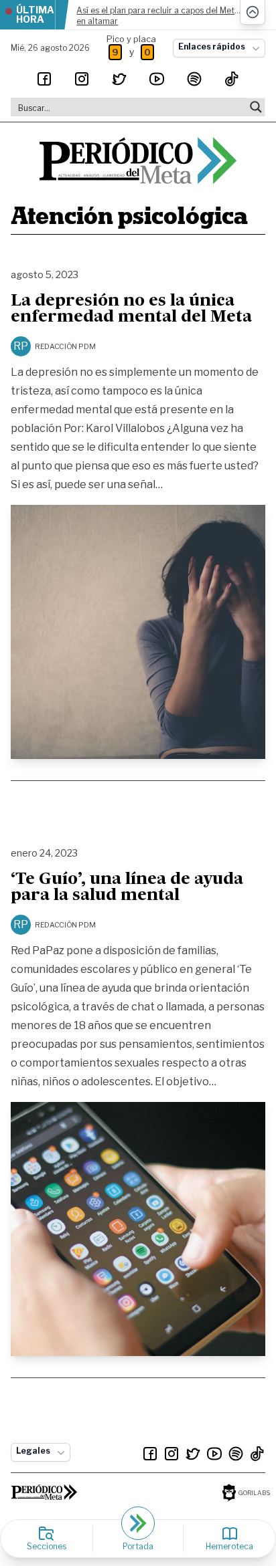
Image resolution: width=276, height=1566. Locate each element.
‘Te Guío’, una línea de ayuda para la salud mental (127, 888)
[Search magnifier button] (256, 107)
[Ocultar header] (252, 12)
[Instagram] (82, 79)
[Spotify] (194, 79)
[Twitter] (119, 79)
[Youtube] (157, 79)
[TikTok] (232, 79)
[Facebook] (44, 79)
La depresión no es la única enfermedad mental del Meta (131, 310)
